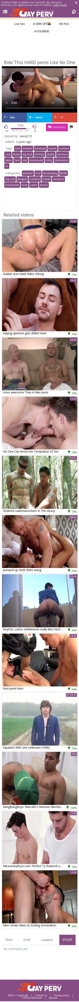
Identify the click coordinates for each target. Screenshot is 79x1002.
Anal (38, 173)
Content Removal (32, 998)
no (6, 166)
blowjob (27, 148)
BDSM (63, 173)
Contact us (41, 995)
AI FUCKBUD (41, 31)
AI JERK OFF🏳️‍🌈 (41, 24)
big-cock (27, 154)
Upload (52, 998)
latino (8, 160)
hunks (16, 154)
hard (17, 160)
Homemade (12, 185)
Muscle (44, 185)
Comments (58, 127)
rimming (39, 154)
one (24, 160)
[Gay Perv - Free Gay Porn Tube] (39, 12)
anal (17, 148)
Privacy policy (61, 995)
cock (8, 154)
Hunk (25, 185)
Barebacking (50, 173)
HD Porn (63, 24)
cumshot (64, 148)
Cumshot (35, 179)
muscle (52, 148)
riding (49, 160)
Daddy (46, 179)
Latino (33, 185)
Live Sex (19, 24)
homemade (36, 160)
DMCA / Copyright (18, 995)
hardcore (62, 154)
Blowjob (22, 179)
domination (61, 160)
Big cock (10, 179)
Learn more (60, 5)
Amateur (28, 173)
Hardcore (58, 179)
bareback (40, 148)
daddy (50, 154)
